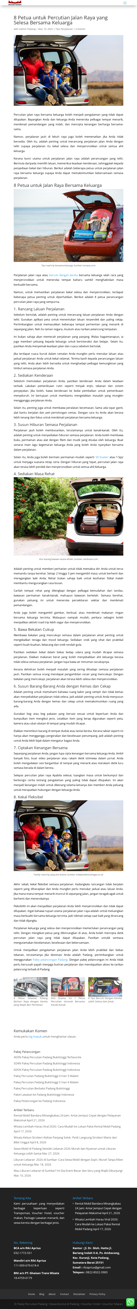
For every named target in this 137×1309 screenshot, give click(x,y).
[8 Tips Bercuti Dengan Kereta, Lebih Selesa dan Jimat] (105, 987)
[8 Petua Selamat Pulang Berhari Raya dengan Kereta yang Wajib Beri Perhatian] (31, 987)
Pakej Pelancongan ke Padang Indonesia (39, 1101)
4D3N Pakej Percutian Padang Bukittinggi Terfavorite (47, 1057)
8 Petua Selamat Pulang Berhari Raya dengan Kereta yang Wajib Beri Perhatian (31, 1001)
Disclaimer (79, 1294)
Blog (41, 1294)
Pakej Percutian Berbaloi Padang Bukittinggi (42, 1088)
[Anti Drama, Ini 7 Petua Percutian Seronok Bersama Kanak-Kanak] (68, 987)
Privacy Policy (97, 1294)
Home (31, 1294)
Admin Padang (27, 29)
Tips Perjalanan (64, 29)
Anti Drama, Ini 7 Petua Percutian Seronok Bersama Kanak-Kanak (68, 1001)
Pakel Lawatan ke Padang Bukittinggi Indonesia (44, 1094)
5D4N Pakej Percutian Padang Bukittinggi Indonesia (47, 1063)
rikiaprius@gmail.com (97, 1267)
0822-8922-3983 (97, 1272)
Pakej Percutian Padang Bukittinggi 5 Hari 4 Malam (46, 1082)
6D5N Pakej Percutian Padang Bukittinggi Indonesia (47, 1070)
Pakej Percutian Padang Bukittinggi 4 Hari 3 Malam (46, 1076)
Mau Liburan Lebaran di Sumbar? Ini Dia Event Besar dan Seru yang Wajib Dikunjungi (68, 1171)
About (52, 1294)
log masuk (35, 1036)
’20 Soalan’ (102, 457)
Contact (64, 1294)
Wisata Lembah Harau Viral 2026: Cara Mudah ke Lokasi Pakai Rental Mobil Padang (67, 1126)
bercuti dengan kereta (63, 275)
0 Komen (80, 29)
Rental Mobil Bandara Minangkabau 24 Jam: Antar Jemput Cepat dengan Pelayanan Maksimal (98, 1208)
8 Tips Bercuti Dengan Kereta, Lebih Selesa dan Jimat (105, 1000)
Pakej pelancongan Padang (50, 959)
